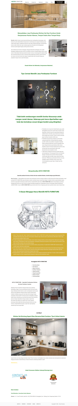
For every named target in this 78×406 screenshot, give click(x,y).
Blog (52, 2)
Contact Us (34, 2)
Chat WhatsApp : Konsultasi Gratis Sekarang (21, 393)
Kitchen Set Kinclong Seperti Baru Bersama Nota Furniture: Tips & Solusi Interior (39, 316)
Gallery (46, 2)
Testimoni (41, 2)
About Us (27, 2)
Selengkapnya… (14, 362)
